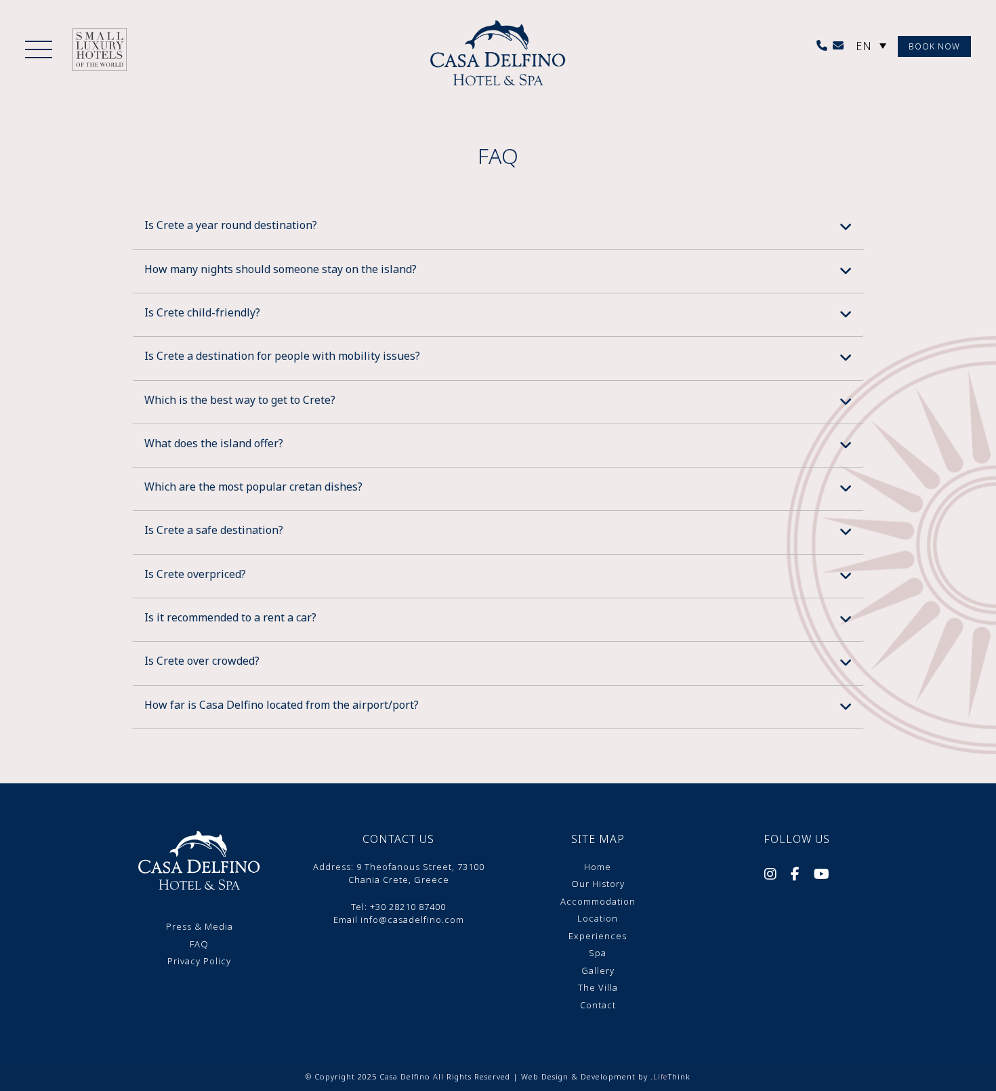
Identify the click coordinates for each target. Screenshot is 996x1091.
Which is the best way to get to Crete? (239, 399)
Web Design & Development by (605, 1076)
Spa (597, 953)
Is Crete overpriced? (195, 574)
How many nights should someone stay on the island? (280, 269)
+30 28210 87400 (408, 907)
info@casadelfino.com (412, 919)
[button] (38, 51)
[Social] (770, 875)
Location (597, 918)
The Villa (598, 987)
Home (597, 867)
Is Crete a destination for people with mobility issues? (282, 355)
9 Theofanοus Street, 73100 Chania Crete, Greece (416, 873)
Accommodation (598, 901)
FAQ (199, 944)
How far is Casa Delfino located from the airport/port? (281, 704)
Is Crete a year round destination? (230, 225)
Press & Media (199, 926)
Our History (598, 884)
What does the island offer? (213, 443)
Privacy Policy (199, 961)
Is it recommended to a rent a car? (230, 617)
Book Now (934, 46)
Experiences (597, 936)
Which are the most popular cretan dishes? (253, 486)
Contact (598, 1005)
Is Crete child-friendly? (202, 312)
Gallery (598, 970)
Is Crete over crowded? (202, 660)
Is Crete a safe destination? (213, 529)
